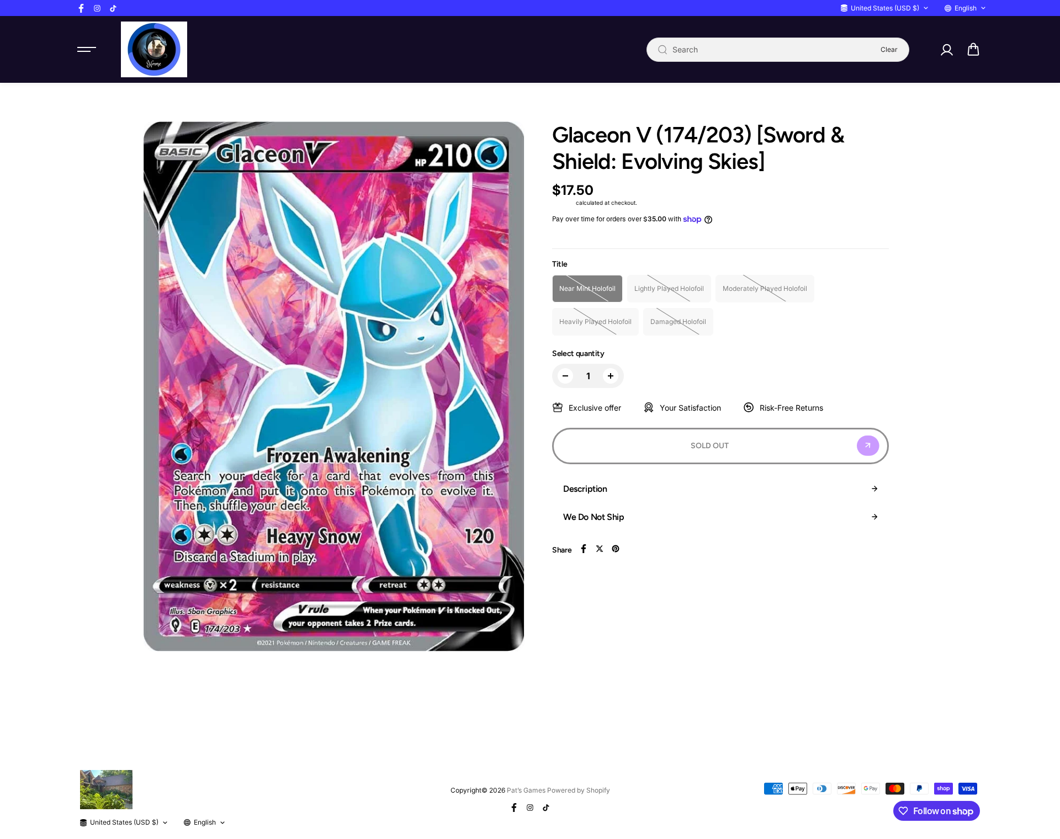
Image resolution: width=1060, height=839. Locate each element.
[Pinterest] (615, 548)
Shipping (563, 202)
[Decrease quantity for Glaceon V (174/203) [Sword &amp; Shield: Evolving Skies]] (565, 376)
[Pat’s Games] (154, 49)
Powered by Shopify (578, 790)
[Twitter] (599, 548)
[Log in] (946, 50)
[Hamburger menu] (87, 50)
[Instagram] (97, 8)
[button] (973, 50)
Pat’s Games (526, 790)
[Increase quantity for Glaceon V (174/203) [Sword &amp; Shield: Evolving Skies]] (610, 376)
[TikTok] (113, 8)
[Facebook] (81, 8)
